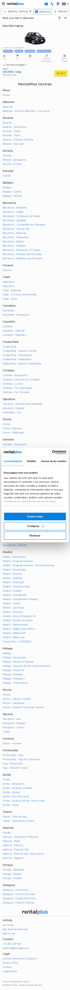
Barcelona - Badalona (15, 207)
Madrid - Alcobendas (14, 569)
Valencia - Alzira (11, 841)
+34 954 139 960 (12, 943)
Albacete (8, 106)
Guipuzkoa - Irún (12, 412)
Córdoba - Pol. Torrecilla (16, 392)
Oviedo (7, 175)
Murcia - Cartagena (13, 703)
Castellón (8, 326)
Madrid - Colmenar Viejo (16, 586)
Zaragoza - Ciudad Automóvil (19, 898)
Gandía (6, 832)
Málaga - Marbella (13, 674)
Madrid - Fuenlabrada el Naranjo (20, 599)
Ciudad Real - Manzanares (17, 355)
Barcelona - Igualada (14, 220)
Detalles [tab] (31, 461)
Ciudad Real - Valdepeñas (17, 359)
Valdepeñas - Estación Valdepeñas (22, 363)
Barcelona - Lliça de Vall (16, 228)
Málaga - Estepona (13, 670)
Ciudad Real (9, 346)
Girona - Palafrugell (13, 432)
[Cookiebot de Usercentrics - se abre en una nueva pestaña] (52, 452)
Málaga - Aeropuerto (14, 657)
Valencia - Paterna (13, 845)
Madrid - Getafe (11, 603)
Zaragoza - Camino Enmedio (19, 894)
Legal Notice (10, 971)
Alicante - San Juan (13, 143)
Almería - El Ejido (12, 164)
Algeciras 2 (9, 281)
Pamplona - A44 (12, 719)
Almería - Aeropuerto (14, 159)
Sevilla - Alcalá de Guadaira (17, 788)
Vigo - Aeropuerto (13, 763)
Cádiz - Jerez (10, 298)
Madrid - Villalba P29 (14, 633)
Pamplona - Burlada (14, 723)
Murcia (6, 694)
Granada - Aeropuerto (15, 444)
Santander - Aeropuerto (16, 314)
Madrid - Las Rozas (13, 607)
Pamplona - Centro (13, 727)
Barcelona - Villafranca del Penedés (22, 258)
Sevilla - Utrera (11, 804)
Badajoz (7, 187)
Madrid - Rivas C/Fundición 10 (19, 616)
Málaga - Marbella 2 (14, 678)
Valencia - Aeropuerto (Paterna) (20, 836)
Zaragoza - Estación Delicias (18, 902)
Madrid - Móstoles (13, 611)
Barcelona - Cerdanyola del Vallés (21, 216)
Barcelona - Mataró (13, 241)
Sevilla (6, 779)
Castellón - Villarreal (13, 330)
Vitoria (6, 95)
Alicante (7, 122)
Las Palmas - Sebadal (15, 545)
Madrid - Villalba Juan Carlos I (19, 628)
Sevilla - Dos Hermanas (16, 796)
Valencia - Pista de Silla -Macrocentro (23, 853)
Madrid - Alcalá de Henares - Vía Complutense (29, 565)
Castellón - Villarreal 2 (14, 334)
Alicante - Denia (12, 131)
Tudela (6, 731)
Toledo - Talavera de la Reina (19, 820)
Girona (6, 424)
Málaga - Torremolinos (15, 682)
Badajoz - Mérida (12, 195)
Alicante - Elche (11, 135)
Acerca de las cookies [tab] (53, 461)
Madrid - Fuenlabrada (14, 595)
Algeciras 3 (9, 286)
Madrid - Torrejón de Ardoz (18, 620)
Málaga (7, 653)
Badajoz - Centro (12, 191)
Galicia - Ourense (12, 743)
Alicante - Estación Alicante (18, 139)
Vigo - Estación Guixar (15, 767)
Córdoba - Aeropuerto (15, 375)
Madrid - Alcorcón (12, 573)
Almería (7, 155)
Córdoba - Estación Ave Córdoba (21, 379)
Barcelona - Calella (13, 211)
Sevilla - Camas (11, 792)
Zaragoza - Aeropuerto (15, 889)
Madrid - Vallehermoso (15, 624)
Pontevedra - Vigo (13, 755)
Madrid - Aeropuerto (14, 556)
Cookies (7, 967)
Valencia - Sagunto (13, 858)
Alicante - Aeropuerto (15, 126)
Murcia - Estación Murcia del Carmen (23, 707)
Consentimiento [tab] (13, 461)
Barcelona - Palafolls (14, 245)
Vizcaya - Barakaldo (13, 869)
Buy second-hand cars (15, 929)
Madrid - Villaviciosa (13, 637)
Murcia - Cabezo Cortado (17, 698)
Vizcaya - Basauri (12, 873)
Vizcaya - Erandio (12, 878)
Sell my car (9, 933)
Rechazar (35, 535)
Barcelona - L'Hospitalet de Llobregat (24, 224)
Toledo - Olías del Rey (15, 816)
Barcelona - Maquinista (15, 237)
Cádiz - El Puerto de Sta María (19, 294)
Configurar (33, 526)
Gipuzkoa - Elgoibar (14, 408)
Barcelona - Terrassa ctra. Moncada (22, 254)
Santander (8, 310)
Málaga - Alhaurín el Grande (18, 661)
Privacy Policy (10, 962)
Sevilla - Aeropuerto (14, 783)
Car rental (8, 925)
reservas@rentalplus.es (16, 948)
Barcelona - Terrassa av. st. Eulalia (21, 250)
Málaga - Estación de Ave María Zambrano (27, 666)
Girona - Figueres (12, 428)
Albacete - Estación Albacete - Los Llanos (26, 111)
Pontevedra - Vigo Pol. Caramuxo (21, 759)
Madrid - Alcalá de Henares (18, 561)
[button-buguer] (3, 4)
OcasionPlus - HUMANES (17, 641)
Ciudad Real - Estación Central (20, 350)
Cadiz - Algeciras (12, 290)
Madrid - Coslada (12, 590)
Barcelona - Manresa (14, 233)
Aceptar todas (35, 516)
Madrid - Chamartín (13, 582)
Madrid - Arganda (12, 578)
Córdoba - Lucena (13, 383)
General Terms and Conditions (19, 958)
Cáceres (7, 270)
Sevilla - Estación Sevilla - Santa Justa (23, 800)
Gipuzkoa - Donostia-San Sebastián (22, 403)
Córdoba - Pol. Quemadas (17, 388)
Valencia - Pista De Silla (16, 849)
